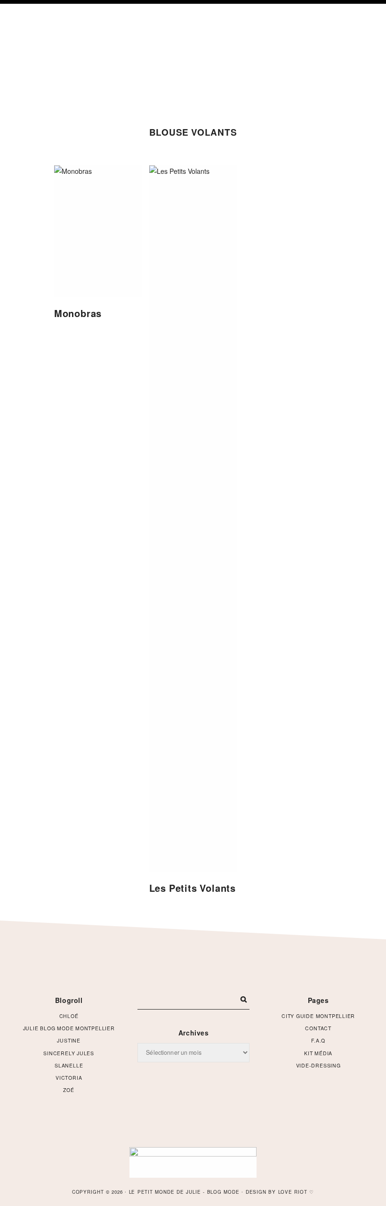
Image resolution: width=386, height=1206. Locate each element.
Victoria (69, 1077)
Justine (68, 1040)
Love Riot (293, 1192)
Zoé (68, 1089)
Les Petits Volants (192, 888)
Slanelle (69, 1065)
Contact (318, 1028)
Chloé (69, 1015)
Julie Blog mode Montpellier (69, 1028)
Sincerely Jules (68, 1053)
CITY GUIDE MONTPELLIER (318, 1015)
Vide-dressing (318, 1065)
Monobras (78, 313)
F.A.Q (318, 1040)
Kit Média (318, 1053)
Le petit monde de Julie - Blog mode (193, 58)
